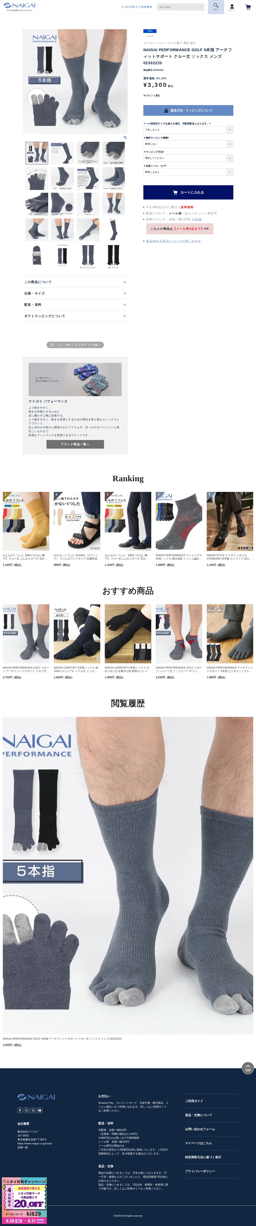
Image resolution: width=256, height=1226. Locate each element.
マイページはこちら (198, 1143)
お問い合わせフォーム (200, 1129)
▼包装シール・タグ (155, 165)
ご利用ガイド (194, 1101)
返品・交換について (198, 1115)
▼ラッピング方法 (154, 151)
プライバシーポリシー (200, 1171)
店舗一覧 (22, 1147)
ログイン (232, 10)
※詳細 (197, 219)
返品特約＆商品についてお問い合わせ (173, 241)
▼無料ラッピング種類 (156, 137)
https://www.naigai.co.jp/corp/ (34, 1143)
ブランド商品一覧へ (75, 444)
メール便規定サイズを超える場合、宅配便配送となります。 (177, 123)
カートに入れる (192, 192)
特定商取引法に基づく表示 (203, 1157)
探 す (216, 9)
